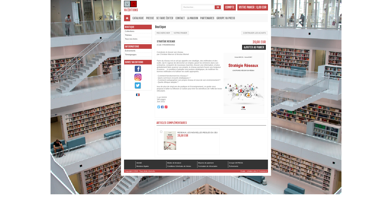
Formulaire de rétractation (207, 166)
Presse (150, 18)
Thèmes (128, 35)
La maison (192, 18)
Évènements (130, 51)
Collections (129, 31)
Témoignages (130, 55)
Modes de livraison (174, 163)
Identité (139, 163)
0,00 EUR (261, 7)
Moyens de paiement (206, 163)
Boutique (129, 27)
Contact (180, 18)
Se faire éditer (164, 18)
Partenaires (207, 18)
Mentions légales (142, 166)
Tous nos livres (131, 39)
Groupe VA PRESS (226, 18)
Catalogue (138, 18)
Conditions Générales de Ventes (179, 166)
